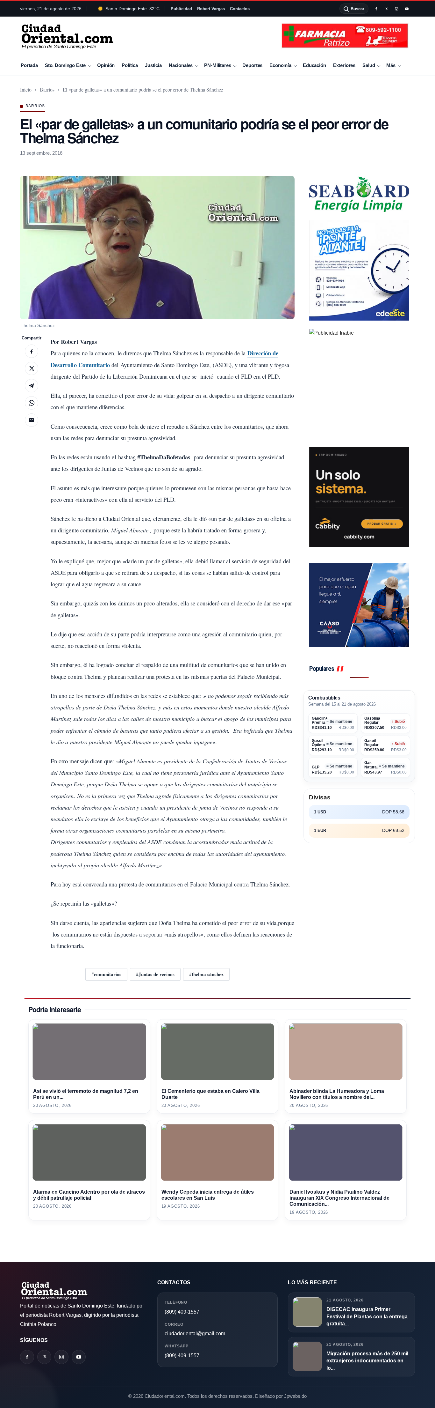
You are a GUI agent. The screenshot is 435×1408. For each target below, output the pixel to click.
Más (391, 65)
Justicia (153, 65)
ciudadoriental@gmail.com (195, 1333)
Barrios (47, 89)
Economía (280, 65)
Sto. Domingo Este (65, 65)
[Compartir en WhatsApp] (31, 403)
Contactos (240, 8)
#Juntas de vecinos (155, 974)
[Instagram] (396, 8)
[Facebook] (376, 8)
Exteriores (344, 65)
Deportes (252, 65)
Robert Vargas (211, 8)
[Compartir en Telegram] (31, 385)
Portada (29, 65)
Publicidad (181, 8)
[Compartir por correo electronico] (31, 420)
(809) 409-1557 (182, 1312)
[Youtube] (406, 8)
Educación (314, 65)
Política (130, 65)
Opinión (106, 65)
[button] (157, 247)
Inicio (26, 89)
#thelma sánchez (206, 974)
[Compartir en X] (31, 368)
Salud (368, 65)
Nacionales (181, 65)
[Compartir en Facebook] (31, 351)
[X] (386, 8)
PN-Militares (217, 65)
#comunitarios (106, 974)
